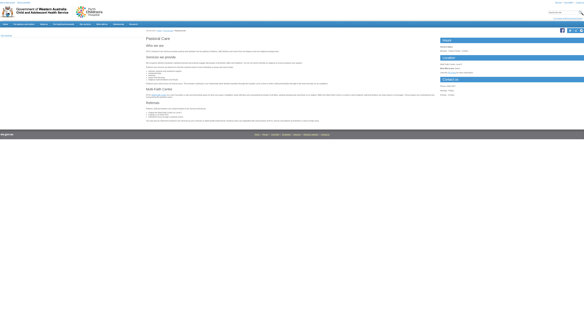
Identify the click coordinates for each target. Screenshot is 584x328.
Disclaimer (286, 134)
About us (44, 24)
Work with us (102, 24)
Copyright (275, 134)
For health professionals (63, 24)
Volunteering (118, 24)
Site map (558, 2)
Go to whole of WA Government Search (567, 18)
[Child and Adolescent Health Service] (34, 12)
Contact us (580, 2)
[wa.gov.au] (7, 135)
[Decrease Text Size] (576, 30)
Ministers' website (310, 134)
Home (5, 24)
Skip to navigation (23, 2)
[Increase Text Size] (570, 30)
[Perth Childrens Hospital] (89, 12)
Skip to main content (7, 2)
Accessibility (568, 2)
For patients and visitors (24, 24)
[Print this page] (581, 30)
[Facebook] (563, 30)
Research (133, 24)
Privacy (265, 134)
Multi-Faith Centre (159, 95)
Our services (85, 24)
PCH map (452, 73)
